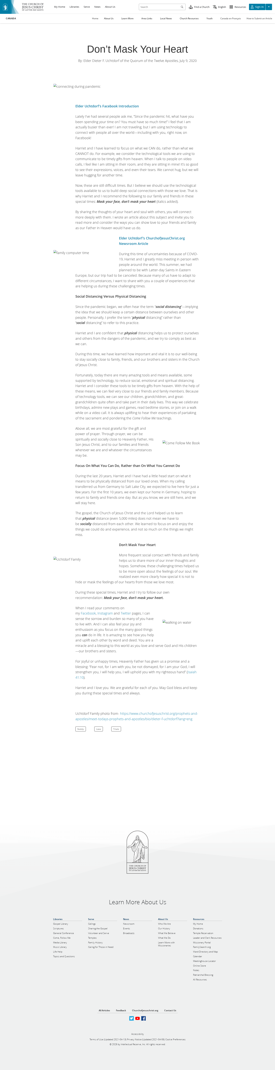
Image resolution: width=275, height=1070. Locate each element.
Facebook (88, 613)
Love (98, 729)
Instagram (105, 613)
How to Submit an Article (259, 18)
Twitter (126, 613)
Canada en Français (230, 18)
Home (95, 18)
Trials (116, 729)
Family (80, 729)
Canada (11, 18)
